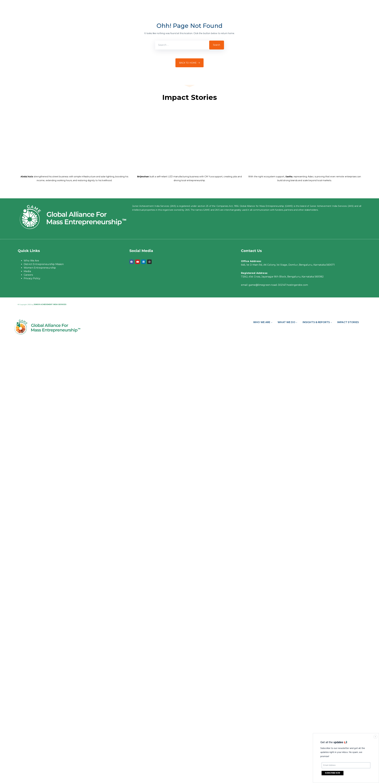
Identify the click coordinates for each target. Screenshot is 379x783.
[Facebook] (131, 262)
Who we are (261, 322)
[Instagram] (149, 262)
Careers (28, 274)
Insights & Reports (316, 322)
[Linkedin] (143, 262)
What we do (286, 322)
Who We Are (31, 260)
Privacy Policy (32, 278)
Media (27, 271)
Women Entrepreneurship (40, 267)
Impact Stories (348, 322)
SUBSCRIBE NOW (332, 773)
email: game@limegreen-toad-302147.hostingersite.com (274, 285)
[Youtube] (137, 262)
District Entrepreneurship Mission (44, 264)
